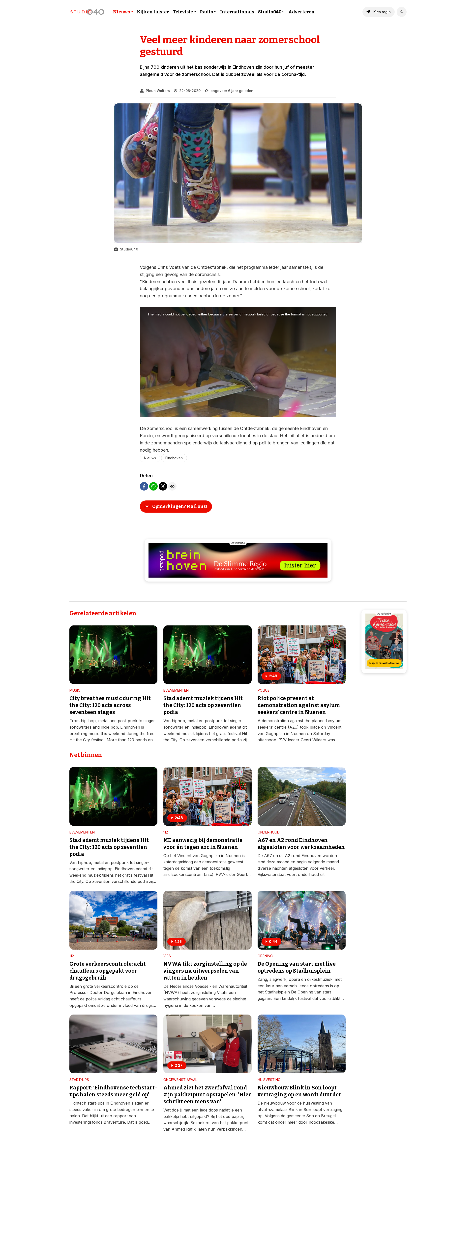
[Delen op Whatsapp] (153, 486)
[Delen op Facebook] (144, 486)
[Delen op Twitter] (163, 486)
